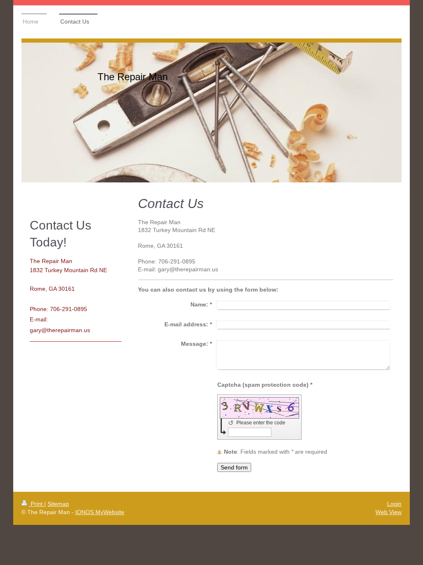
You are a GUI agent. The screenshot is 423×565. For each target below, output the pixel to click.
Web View (388, 512)
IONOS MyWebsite (99, 512)
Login (394, 503)
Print (36, 503)
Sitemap (58, 503)
